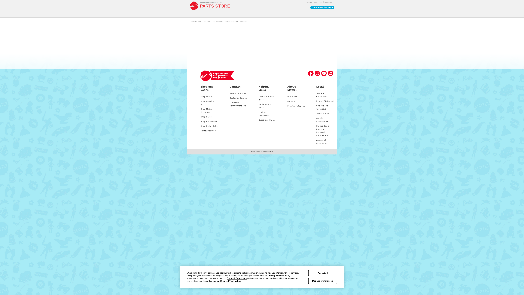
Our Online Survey (322, 7)
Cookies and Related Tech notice (225, 281)
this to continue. (240, 21)
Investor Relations (296, 106)
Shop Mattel (206, 96)
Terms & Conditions (237, 278)
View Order (318, 2)
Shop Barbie (206, 117)
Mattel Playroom (208, 131)
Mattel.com (292, 96)
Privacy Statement (277, 275)
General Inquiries (238, 93)
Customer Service (238, 98)
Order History (329, 2)
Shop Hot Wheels (209, 121)
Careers (291, 101)
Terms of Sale (322, 113)
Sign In (309, 2)
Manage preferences (322, 281)
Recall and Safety (267, 120)
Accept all (323, 273)
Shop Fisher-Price (209, 126)
